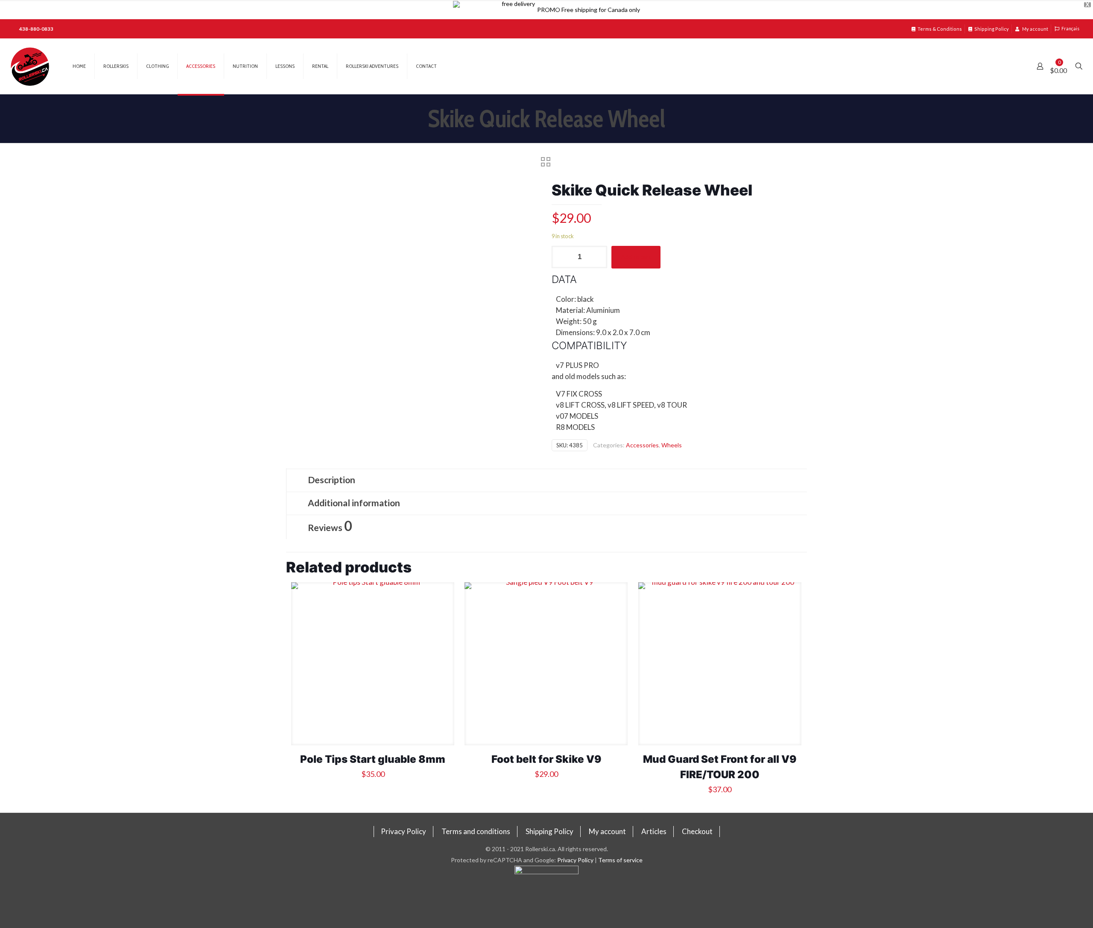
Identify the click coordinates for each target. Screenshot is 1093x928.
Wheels (671, 445)
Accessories (642, 445)
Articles (653, 831)
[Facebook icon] (547, 897)
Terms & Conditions (940, 29)
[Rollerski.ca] (30, 66)
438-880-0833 (36, 29)
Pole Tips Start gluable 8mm (372, 759)
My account (1034, 29)
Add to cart (636, 256)
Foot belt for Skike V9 (546, 759)
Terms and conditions (475, 831)
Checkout (697, 831)
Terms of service (620, 860)
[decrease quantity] (561, 257)
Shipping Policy (991, 29)
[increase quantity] (597, 257)
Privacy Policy (403, 831)
